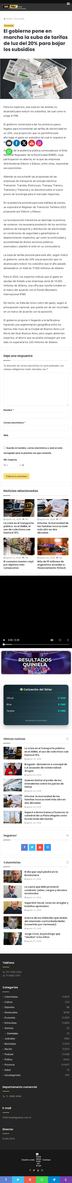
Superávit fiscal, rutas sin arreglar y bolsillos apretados (46, 904)
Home (9, 18)
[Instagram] (47, 847)
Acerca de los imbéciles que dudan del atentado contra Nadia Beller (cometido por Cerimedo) (45, 921)
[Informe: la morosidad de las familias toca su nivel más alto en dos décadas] (52, 508)
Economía (19, 18)
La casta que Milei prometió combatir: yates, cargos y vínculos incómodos (45, 890)
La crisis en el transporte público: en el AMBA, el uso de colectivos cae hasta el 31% (46, 752)
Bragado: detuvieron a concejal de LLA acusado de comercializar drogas (45, 768)
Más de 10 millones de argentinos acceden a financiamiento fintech (51, 565)
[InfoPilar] (14, 7)
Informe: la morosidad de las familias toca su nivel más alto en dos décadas (52, 527)
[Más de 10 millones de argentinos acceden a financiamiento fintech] (52, 546)
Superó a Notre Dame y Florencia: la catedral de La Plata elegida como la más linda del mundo (46, 816)
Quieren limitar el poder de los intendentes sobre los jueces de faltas (44, 784)
